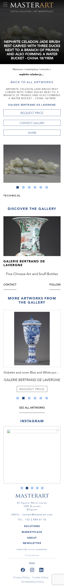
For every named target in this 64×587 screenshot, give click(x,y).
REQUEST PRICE (32, 113)
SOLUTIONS (32, 526)
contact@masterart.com (37, 514)
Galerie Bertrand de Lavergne (32, 104)
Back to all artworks (32, 82)
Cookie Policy (40, 577)
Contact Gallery (32, 123)
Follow (55, 284)
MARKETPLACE (32, 531)
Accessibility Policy (32, 582)
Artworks (44, 69)
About (32, 537)
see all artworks (32, 407)
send (32, 563)
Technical (12, 195)
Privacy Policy (21, 577)
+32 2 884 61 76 (35, 519)
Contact (9, 284)
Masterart (18, 69)
